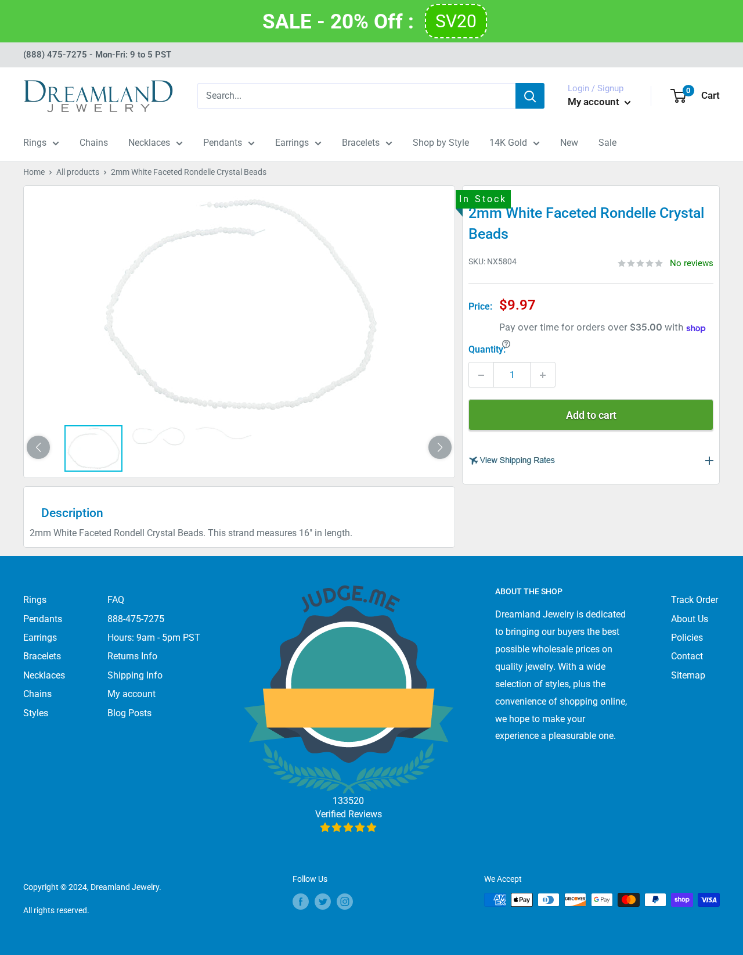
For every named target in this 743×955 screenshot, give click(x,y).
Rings (34, 142)
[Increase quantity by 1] (543, 375)
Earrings (292, 142)
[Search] (529, 96)
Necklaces (149, 142)
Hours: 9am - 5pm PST (153, 637)
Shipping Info (135, 675)
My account (595, 101)
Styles (35, 713)
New (569, 142)
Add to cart (591, 416)
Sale (607, 142)
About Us (689, 618)
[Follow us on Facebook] (301, 901)
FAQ (115, 599)
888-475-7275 (135, 618)
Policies (687, 637)
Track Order (694, 599)
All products (77, 172)
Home (34, 172)
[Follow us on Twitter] (323, 901)
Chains (94, 142)
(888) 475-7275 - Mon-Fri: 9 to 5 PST (97, 54)
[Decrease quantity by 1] (481, 375)
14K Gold (508, 142)
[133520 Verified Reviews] (348, 827)
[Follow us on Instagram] (345, 901)
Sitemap (688, 675)
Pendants (222, 142)
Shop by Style (441, 142)
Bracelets (361, 142)
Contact (687, 656)
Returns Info (132, 656)
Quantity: (487, 350)
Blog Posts (129, 713)
